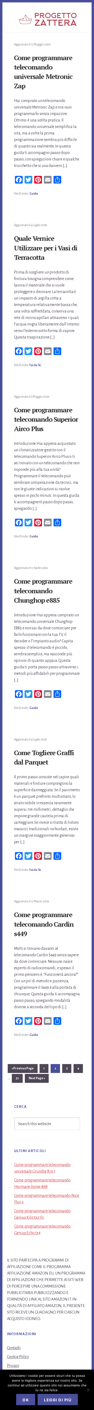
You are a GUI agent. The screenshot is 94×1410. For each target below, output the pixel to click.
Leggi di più (58, 1399)
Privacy (13, 1366)
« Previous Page (23, 1069)
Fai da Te (35, 365)
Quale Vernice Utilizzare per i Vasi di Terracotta (45, 248)
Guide (33, 193)
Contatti (14, 1348)
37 (19, 1078)
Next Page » (36, 1079)
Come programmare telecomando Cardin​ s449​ (44, 924)
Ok (25, 1399)
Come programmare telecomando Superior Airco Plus (46, 419)
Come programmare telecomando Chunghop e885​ (43, 590)
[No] (88, 1389)
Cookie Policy (18, 1357)
